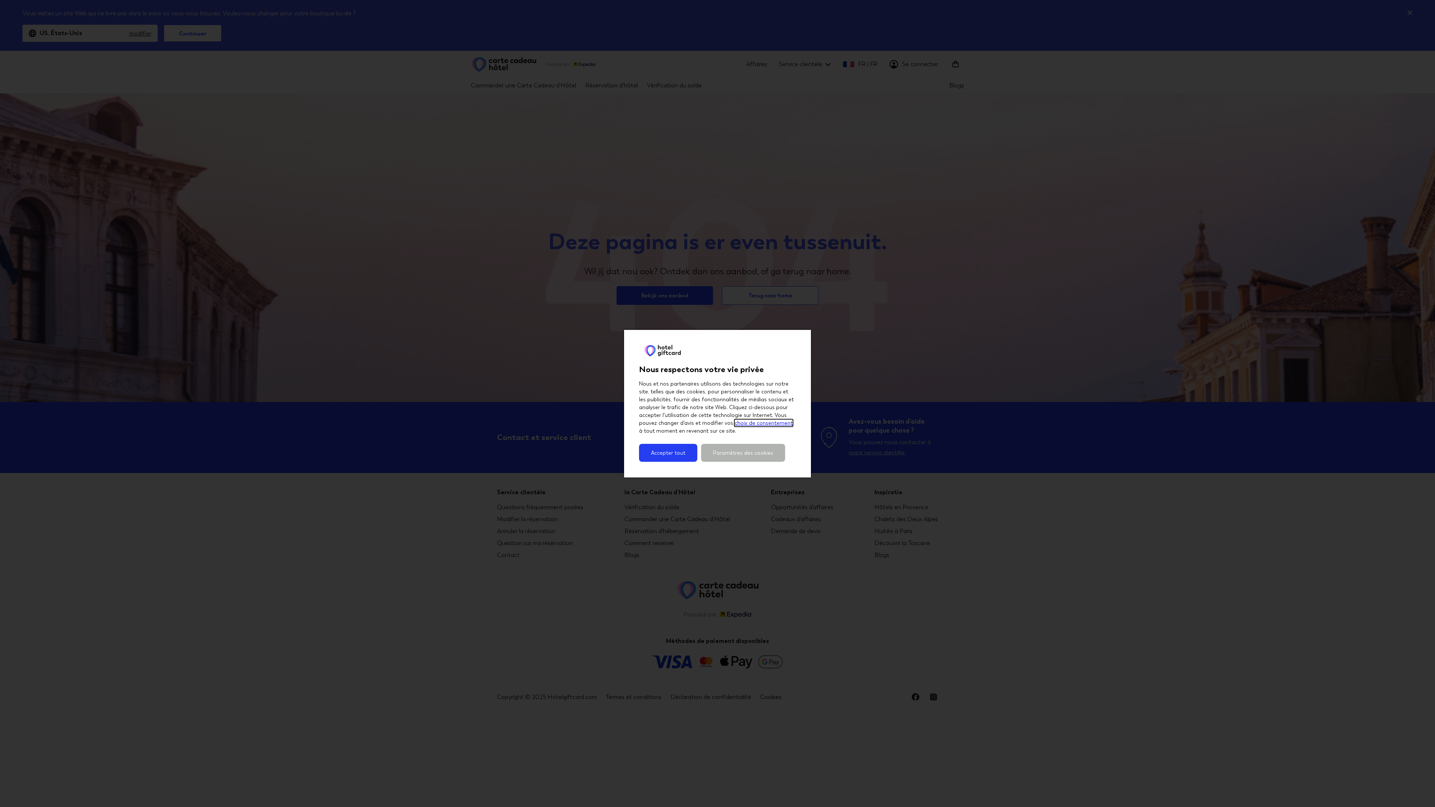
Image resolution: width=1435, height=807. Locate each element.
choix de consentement (764, 423)
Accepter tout (668, 452)
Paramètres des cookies (743, 452)
